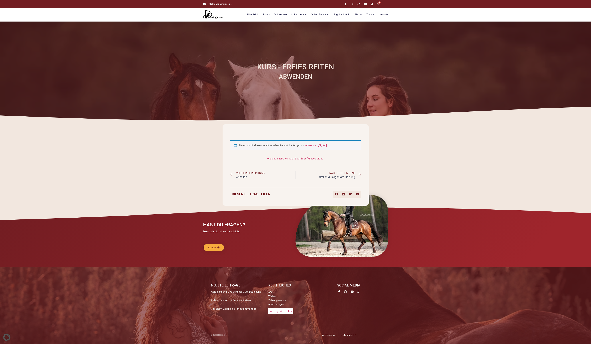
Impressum (328, 335)
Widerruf (273, 296)
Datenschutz (348, 335)
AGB (270, 292)
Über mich (252, 14)
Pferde (266, 14)
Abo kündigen (276, 304)
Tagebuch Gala (342, 14)
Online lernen (299, 14)
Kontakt (384, 14)
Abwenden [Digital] (316, 145)
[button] (336, 194)
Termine (370, 14)
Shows (358, 14)
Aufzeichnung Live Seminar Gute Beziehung (236, 291)
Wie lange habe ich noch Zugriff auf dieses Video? (296, 158)
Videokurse (280, 14)
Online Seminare (320, 14)
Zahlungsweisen (277, 300)
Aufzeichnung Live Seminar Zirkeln (231, 300)
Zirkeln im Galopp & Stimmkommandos (233, 308)
